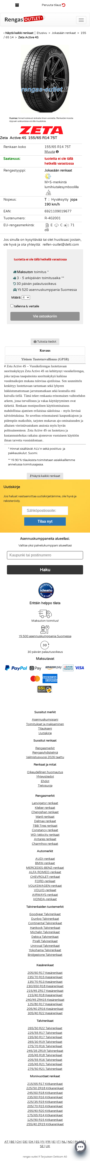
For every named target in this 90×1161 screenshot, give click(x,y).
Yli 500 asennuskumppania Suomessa (45, 636)
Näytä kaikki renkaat (19, 33)
